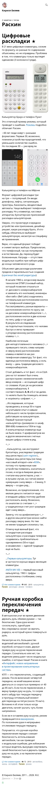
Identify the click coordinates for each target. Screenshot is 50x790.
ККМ (36, 462)
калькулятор (38, 584)
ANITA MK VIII (13, 569)
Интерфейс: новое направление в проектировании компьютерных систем (20, 666)
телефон (28, 587)
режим (21, 587)
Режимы (30, 124)
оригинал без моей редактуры (19, 275)
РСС (37, 775)
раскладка (13, 587)
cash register (30, 455)
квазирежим (27, 719)
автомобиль (37, 761)
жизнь (4, 764)
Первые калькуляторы (19, 558)
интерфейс (13, 764)
